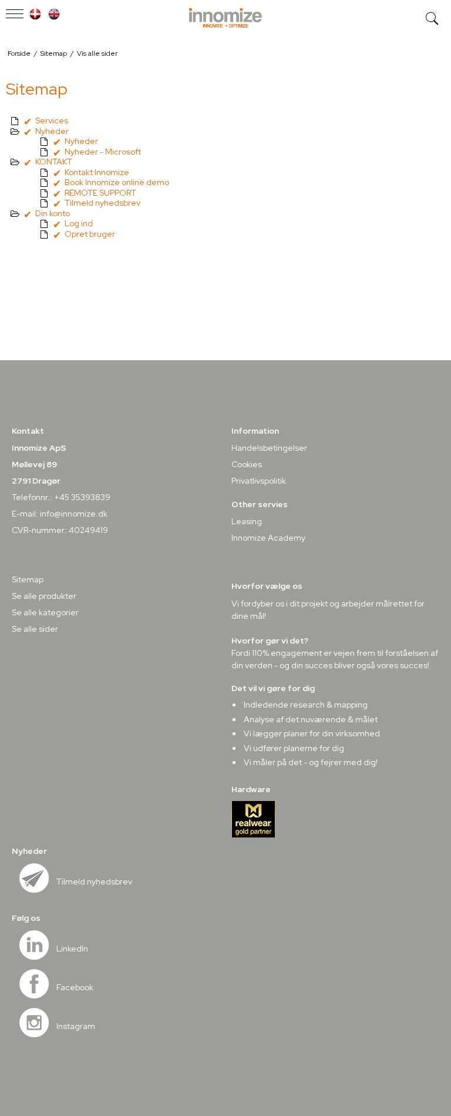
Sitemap (27, 579)
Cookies (246, 464)
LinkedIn (72, 948)
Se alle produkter (44, 596)
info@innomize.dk (73, 513)
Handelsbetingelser (269, 448)
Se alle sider (35, 629)
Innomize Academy (268, 537)
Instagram (75, 1026)
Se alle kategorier (45, 612)
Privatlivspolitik (258, 480)
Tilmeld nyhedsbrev (94, 881)
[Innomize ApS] (225, 18)
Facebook (74, 987)
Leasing (246, 521)
